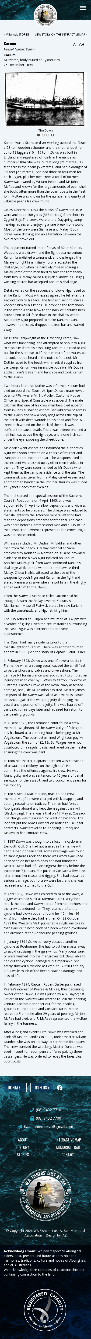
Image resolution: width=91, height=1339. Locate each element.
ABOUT (23, 1140)
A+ (81, 44)
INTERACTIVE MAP (68, 1140)
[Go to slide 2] (43, 135)
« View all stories (16, 34)
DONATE (15, 1088)
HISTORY (22, 1147)
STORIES (23, 1155)
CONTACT (68, 1155)
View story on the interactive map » (61, 34)
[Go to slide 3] (47, 135)
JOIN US (41, 1088)
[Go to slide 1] (38, 135)
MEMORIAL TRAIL (68, 1147)
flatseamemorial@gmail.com (48, 1126)
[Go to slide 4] (52, 135)
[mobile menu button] (83, 7)
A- (75, 44)
